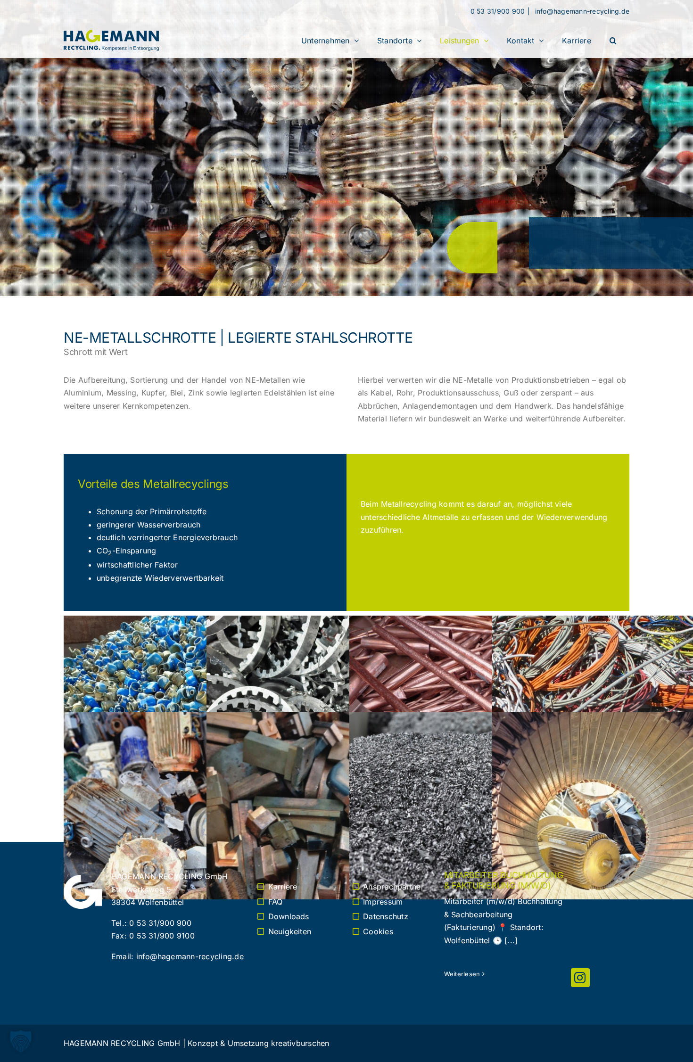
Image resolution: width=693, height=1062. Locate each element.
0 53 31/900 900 (497, 11)
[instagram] (580, 977)
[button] (613, 40)
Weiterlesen (462, 974)
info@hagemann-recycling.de (581, 11)
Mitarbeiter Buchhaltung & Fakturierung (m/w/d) (503, 880)
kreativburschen (300, 1043)
